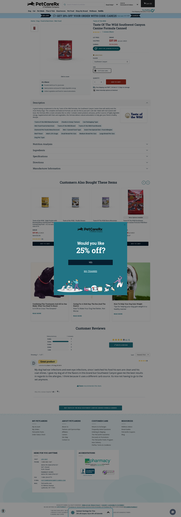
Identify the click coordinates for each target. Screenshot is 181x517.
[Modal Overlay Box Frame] (90, 258)
